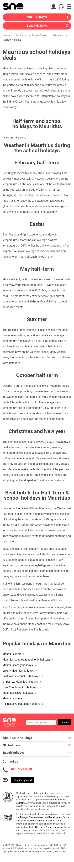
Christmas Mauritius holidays (21, 681)
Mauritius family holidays (18, 665)
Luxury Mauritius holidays (18, 670)
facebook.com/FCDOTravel (40, 820)
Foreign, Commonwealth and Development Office (44, 817)
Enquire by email (23, 780)
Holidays (21, 35)
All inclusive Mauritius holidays (22, 703)
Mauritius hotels (12, 698)
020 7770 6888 (21, 769)
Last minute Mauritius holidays (21, 676)
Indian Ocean (39, 35)
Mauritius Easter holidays (18, 692)
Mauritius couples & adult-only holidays (26, 659)
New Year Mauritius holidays (20, 687)
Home (6, 35)
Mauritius (58, 35)
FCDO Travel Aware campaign (47, 827)
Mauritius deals (12, 654)
